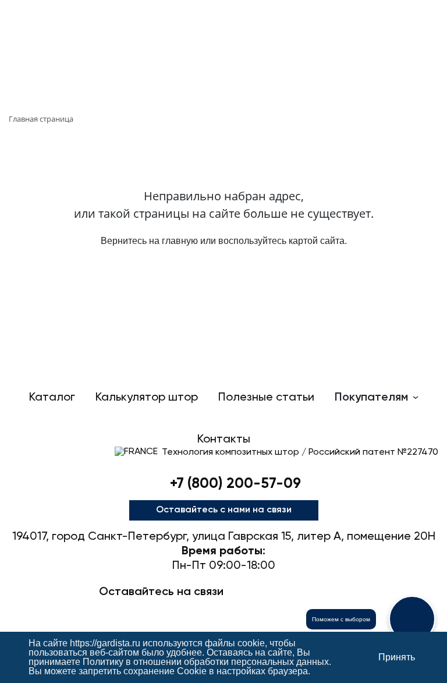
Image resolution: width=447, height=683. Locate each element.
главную (180, 241)
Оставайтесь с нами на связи (224, 510)
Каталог (52, 398)
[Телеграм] (112, 612)
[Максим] (149, 612)
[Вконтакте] (186, 612)
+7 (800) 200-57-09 (235, 484)
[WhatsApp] (261, 612)
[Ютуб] (223, 612)
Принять (396, 657)
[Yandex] (298, 612)
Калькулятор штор (146, 398)
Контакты (223, 439)
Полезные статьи (266, 398)
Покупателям (371, 398)
